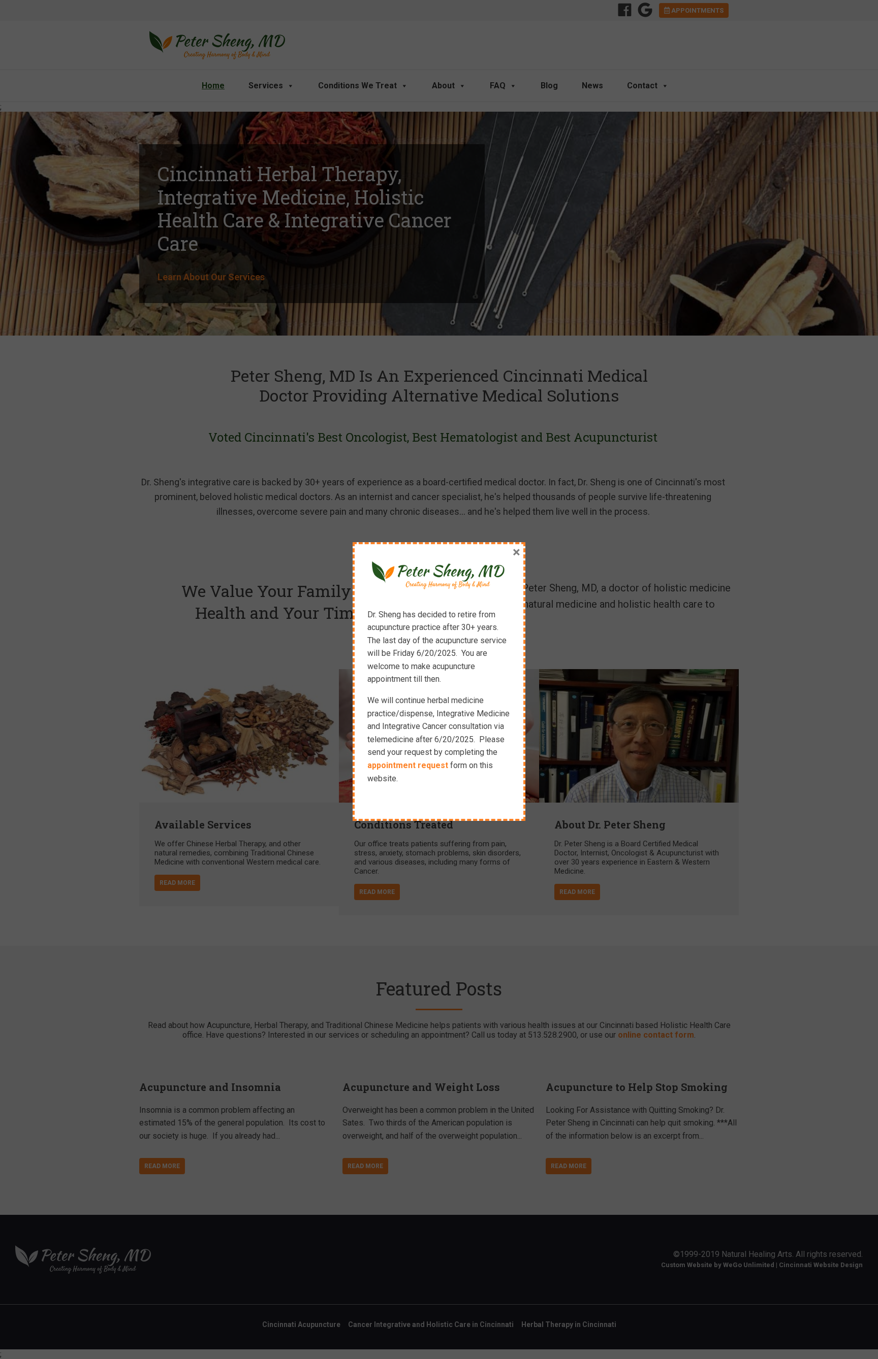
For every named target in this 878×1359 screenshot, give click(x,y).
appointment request (407, 765)
